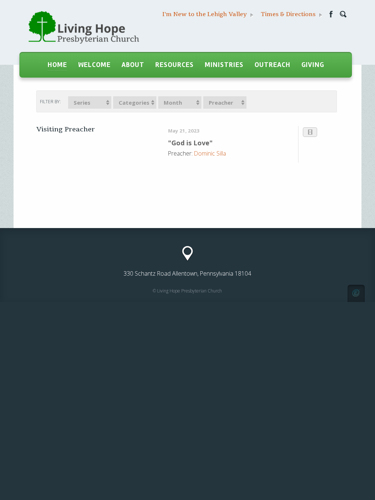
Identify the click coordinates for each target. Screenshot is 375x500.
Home (57, 64)
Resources (174, 64)
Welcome (94, 64)
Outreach (272, 64)
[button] (89, 102)
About (133, 64)
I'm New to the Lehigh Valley (205, 14)
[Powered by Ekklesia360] (356, 293)
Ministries (224, 64)
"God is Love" (190, 142)
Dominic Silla (210, 153)
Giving (312, 64)
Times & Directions (289, 14)
